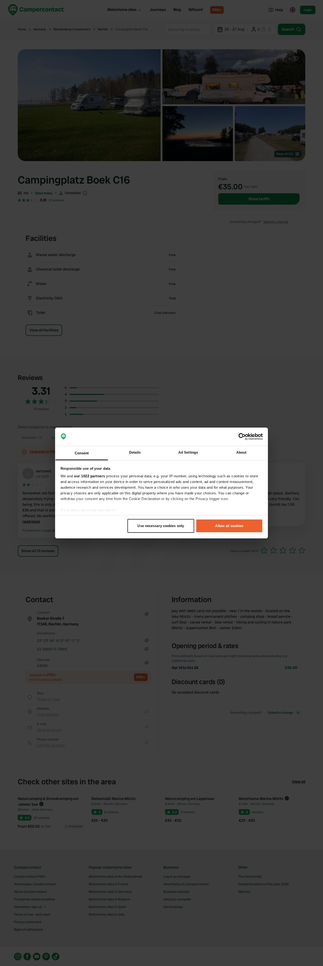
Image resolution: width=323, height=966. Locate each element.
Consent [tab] (82, 453)
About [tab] (241, 452)
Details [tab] (135, 452)
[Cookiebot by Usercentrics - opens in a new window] (242, 436)
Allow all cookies (229, 526)
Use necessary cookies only (160, 526)
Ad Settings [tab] (188, 452)
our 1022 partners (89, 476)
